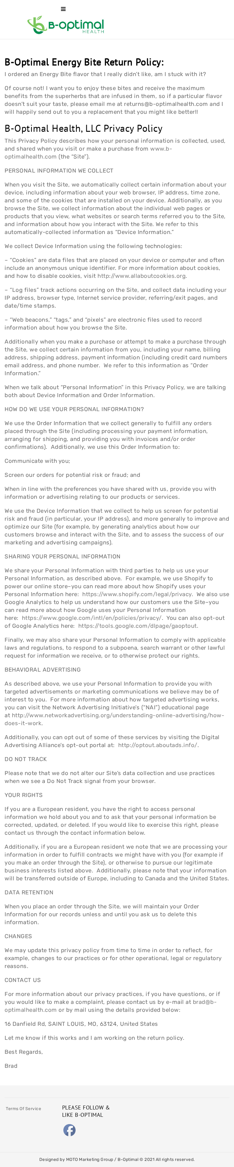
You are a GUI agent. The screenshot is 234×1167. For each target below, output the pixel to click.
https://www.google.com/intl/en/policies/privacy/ (92, 618)
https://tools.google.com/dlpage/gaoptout (137, 626)
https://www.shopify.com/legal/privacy (137, 594)
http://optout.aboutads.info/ (157, 745)
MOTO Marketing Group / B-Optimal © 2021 (111, 1159)
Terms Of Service (23, 1108)
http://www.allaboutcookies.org (142, 276)
